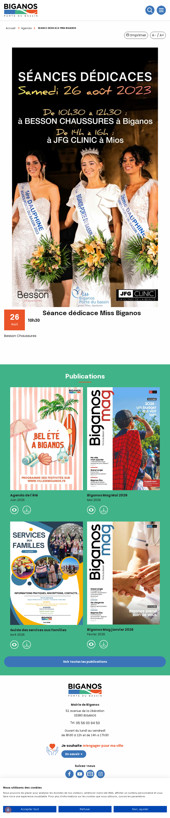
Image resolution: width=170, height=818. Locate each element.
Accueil (10, 28)
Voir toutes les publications (85, 662)
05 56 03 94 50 (88, 723)
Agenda (26, 28)
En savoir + (74, 754)
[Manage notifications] (8, 810)
